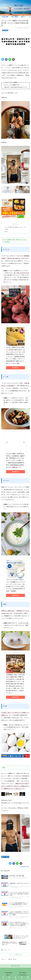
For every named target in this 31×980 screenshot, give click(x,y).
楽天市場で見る (15, 367)
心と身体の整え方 (22, 975)
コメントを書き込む (15, 954)
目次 (13, 224)
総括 (6, 231)
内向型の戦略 (8, 972)
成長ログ (8, 975)
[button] (27, 466)
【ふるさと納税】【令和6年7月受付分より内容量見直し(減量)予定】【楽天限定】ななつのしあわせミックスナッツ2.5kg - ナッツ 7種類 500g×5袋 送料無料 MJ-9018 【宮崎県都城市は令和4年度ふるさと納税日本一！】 (15, 460)
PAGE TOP (16, 966)
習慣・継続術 (6, 856)
